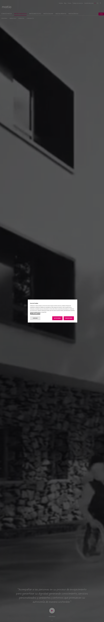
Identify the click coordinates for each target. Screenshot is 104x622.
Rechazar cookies (68, 318)
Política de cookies (35, 313)
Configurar (35, 318)
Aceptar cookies (57, 318)
